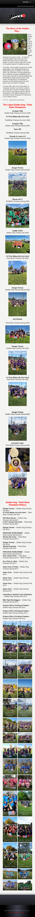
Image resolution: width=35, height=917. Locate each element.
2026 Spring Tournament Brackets (16, 99)
